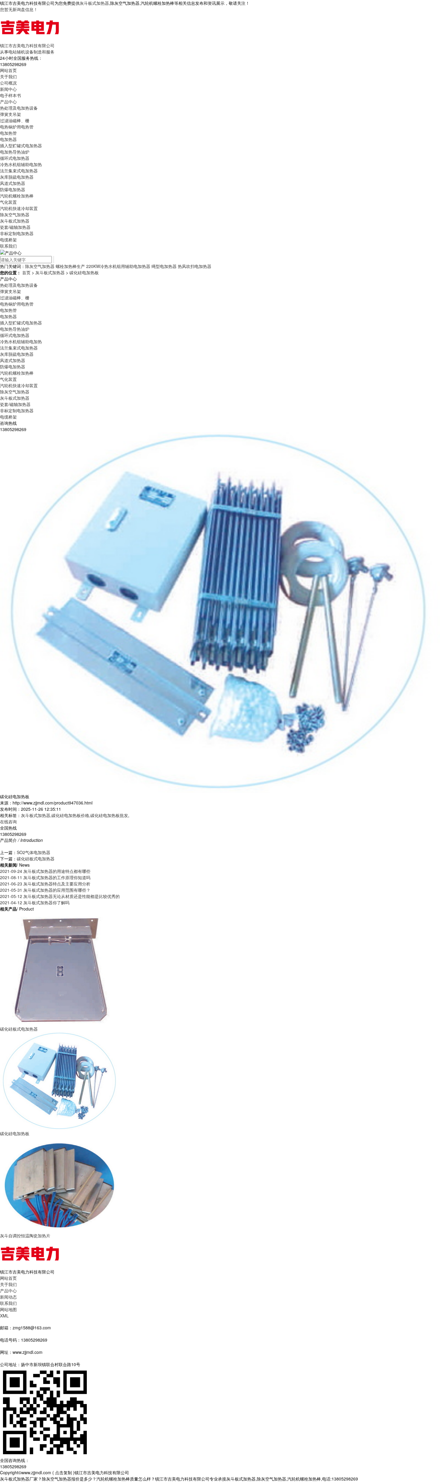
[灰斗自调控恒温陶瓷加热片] (60, 1184)
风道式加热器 (12, 183)
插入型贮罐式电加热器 (21, 145)
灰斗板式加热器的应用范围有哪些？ (45, 890)
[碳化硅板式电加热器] (60, 968)
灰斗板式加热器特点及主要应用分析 (45, 884)
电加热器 (8, 139)
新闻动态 (8, 1297)
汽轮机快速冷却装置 (19, 208)
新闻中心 (8, 89)
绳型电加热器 (164, 266)
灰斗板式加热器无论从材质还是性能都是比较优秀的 (60, 896)
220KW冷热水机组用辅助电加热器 (118, 266)
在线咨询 (8, 821)
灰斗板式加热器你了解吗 (34, 902)
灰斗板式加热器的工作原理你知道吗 (45, 877)
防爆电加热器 (12, 189)
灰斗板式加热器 (94, 3)
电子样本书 (10, 95)
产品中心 (8, 102)
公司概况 (8, 83)
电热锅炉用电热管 (17, 127)
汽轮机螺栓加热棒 (17, 196)
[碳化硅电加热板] (60, 1080)
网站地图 (8, 1309)
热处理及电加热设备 (19, 108)
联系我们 (8, 246)
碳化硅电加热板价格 (70, 815)
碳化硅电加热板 (84, 272)
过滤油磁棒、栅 (14, 120)
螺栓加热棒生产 (70, 266)
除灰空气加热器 (14, 214)
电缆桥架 (8, 240)
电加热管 (8, 133)
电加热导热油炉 (14, 152)
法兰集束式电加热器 (19, 171)
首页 (26, 272)
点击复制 (63, 1472)
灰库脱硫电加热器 (17, 177)
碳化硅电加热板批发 (109, 815)
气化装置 (8, 202)
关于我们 (8, 76)
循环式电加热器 (14, 158)
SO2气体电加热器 (33, 852)
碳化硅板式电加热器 (35, 859)
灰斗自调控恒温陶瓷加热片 (25, 1236)
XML (4, 1316)
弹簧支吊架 (10, 114)
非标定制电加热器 (17, 233)
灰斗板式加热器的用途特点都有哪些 (45, 871)
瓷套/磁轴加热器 (15, 227)
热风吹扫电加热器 (194, 266)
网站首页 (8, 70)
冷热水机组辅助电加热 (21, 164)
